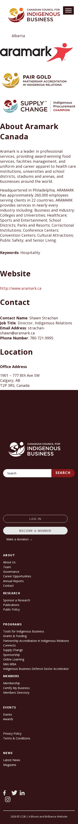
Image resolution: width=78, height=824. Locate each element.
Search (63, 472)
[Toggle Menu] (68, 10)
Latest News (11, 760)
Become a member (35, 531)
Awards (8, 719)
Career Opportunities (17, 576)
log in (35, 519)
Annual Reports (13, 581)
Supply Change (13, 650)
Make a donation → (19, 539)
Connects (9, 645)
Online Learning (13, 659)
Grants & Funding (15, 636)
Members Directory (16, 692)
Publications (11, 605)
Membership (11, 683)
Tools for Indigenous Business (23, 631)
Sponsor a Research (16, 600)
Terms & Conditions (16, 738)
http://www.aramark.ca (20, 288)
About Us (9, 562)
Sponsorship (11, 655)
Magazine (9, 765)
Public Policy (11, 609)
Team (7, 567)
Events (7, 714)
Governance (11, 572)
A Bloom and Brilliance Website (47, 816)
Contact (8, 586)
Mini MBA (9, 664)
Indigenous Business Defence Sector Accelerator (36, 669)
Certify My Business (16, 688)
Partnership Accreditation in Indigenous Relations (36, 641)
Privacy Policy (12, 733)
